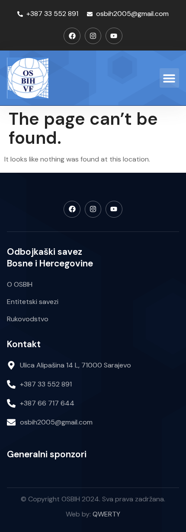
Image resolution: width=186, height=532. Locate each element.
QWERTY (106, 514)
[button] (169, 78)
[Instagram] (93, 36)
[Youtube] (114, 36)
